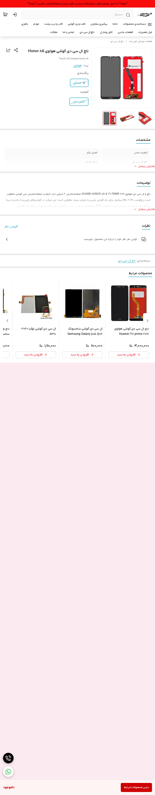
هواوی (78, 65)
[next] (7, 320)
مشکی (77, 83)
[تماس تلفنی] (8, 758)
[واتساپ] (8, 771)
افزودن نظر (11, 226)
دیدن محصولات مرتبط (136, 787)
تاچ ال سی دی (117, 41)
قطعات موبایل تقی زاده (140, 41)
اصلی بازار (79, 102)
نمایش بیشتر (146, 166)
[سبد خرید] (5, 14)
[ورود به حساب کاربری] (15, 14)
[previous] (147, 320)
